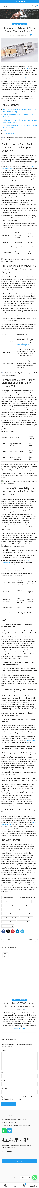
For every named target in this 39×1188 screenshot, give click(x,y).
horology (7, 910)
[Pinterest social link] (19, 1)
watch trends (24, 922)
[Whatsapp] (4, 1130)
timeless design (32, 740)
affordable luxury (9, 898)
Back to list (19, 940)
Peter (12, 35)
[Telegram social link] (24, 1)
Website (4, 1089)
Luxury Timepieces (21, 910)
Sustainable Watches (11, 918)
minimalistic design (20, 77)
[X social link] (16, 1)
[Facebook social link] (14, 1)
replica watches (26, 914)
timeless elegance (23, 345)
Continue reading (19, 1029)
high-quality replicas (26, 906)
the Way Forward (8, 134)
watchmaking (8, 926)
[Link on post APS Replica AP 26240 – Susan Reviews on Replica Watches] (19, 975)
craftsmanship (9, 902)
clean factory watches (27, 898)
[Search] (32, 6)
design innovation (24, 902)
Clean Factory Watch (22, 17)
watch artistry (27, 918)
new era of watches (10, 914)
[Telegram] (9, 1130)
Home (11, 17)
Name (4, 1073)
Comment (5, 1050)
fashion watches (9, 906)
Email (3, 1081)
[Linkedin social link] (22, 1)
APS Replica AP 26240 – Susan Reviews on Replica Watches (19, 1005)
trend (27, 68)
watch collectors (9, 922)
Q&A (4, 130)
